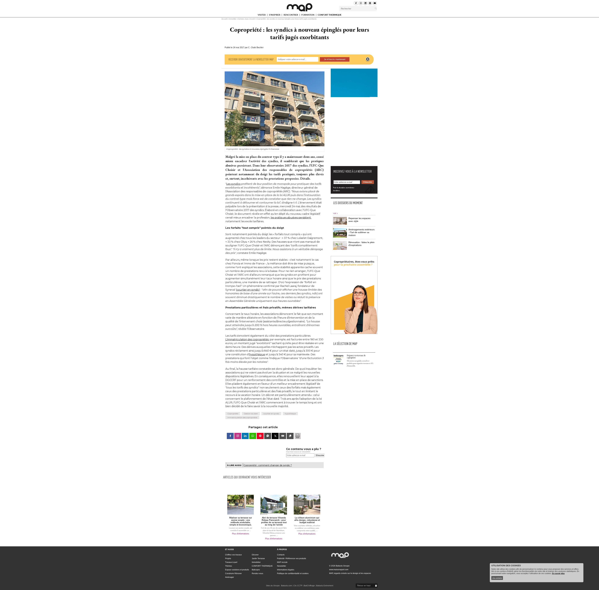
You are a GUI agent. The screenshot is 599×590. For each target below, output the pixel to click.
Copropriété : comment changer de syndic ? (268, 465)
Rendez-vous (257, 573)
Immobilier (232, 19)
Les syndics (233, 183)
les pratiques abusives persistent (291, 217)
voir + (335, 213)
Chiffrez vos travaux (233, 555)
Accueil (224, 19)
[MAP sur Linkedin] (365, 3)
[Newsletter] (375, 3)
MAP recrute (282, 562)
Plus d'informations (240, 533)
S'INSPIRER (275, 15)
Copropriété (232, 413)
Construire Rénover (233, 573)
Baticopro (256, 570)
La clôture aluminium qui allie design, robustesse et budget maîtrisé (307, 520)
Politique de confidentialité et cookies (293, 573)
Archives (336, 190)
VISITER (262, 15)
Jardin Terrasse (258, 558)
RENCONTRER (291, 15)
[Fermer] (368, 59)
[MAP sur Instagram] (361, 3)
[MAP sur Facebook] (356, 3)
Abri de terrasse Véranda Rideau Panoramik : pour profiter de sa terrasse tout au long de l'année (274, 521)
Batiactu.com (286, 586)
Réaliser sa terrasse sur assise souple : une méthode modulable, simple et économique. (240, 521)
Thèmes (228, 566)
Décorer (255, 555)
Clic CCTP (297, 586)
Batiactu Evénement (324, 586)
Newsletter (281, 566)
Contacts (281, 555)
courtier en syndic (248, 289)
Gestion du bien (251, 413)
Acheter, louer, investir (246, 19)
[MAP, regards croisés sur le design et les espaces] (299, 7)
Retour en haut (363, 585)
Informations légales (285, 570)
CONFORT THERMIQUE (329, 15)
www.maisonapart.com (338, 569)
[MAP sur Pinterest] (370, 3)
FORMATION (308, 15)
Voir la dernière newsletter (343, 187)
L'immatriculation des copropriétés (247, 339)
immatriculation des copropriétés (242, 417)
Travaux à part (231, 562)
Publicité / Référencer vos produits (291, 558)
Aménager (229, 577)
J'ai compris (497, 578)
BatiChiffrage (309, 586)
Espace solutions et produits (237, 570)
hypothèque (257, 354)
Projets (228, 558)
